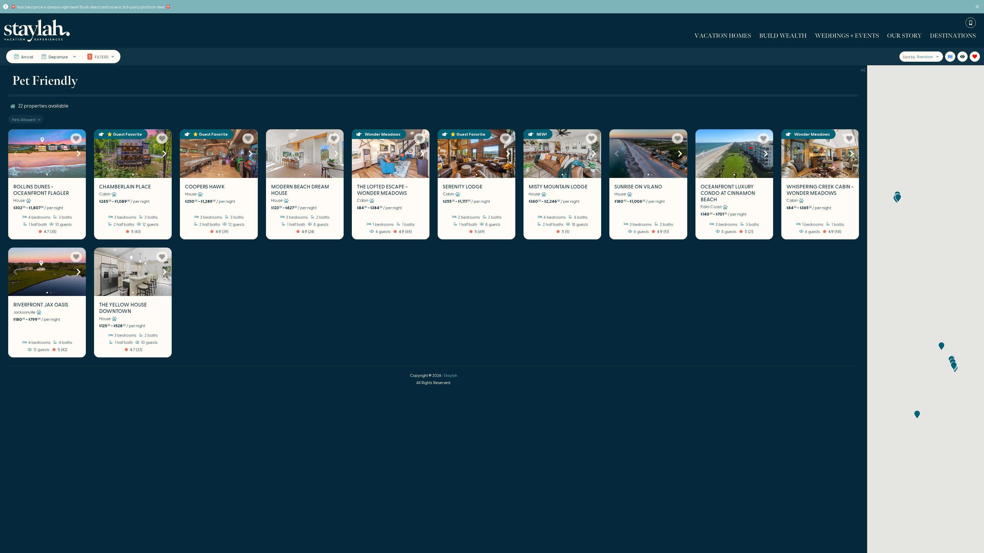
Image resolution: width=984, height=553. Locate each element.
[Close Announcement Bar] (977, 6)
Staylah (450, 375)
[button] (15, 153)
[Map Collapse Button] (862, 70)
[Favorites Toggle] (975, 56)
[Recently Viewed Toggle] (962, 56)
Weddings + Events (847, 35)
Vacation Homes (722, 35)
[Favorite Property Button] (76, 138)
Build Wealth (783, 35)
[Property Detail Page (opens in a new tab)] (47, 153)
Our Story (904, 35)
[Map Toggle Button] (950, 56)
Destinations (953, 35)
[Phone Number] (971, 23)
